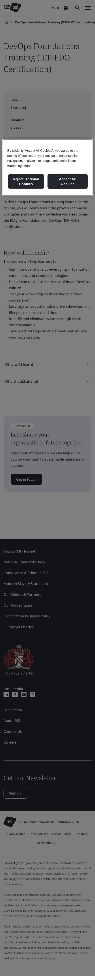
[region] (47, 167)
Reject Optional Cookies (26, 181)
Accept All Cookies (67, 181)
